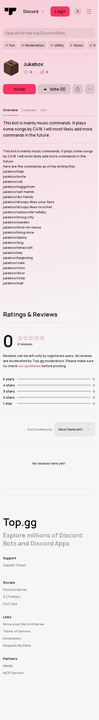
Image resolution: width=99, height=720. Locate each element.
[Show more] (90, 89)
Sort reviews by (39, 429)
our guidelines (29, 366)
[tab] (10, 110)
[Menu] (90, 11)
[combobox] (74, 429)
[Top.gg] (10, 11)
